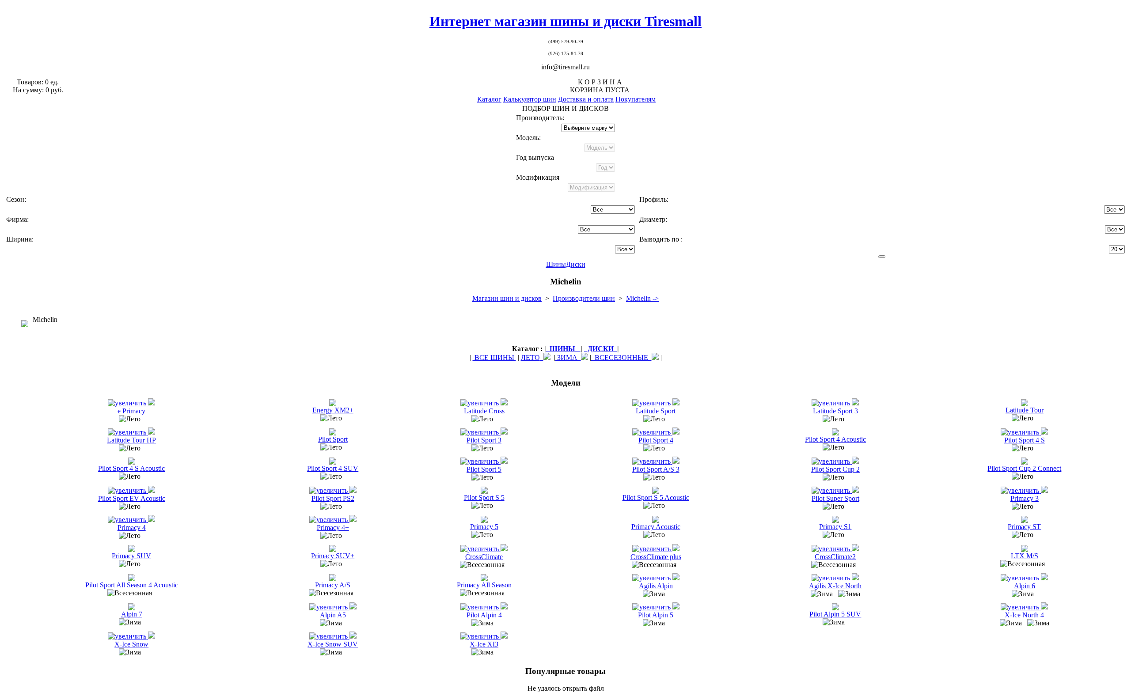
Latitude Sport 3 (835, 411)
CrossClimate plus (655, 556)
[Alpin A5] (329, 607)
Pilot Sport (333, 439)
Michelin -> (642, 298)
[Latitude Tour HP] (128, 432)
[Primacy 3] (1021, 490)
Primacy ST (1024, 526)
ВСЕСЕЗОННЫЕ (619, 357)
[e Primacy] (128, 403)
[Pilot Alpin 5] (652, 607)
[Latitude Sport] (652, 403)
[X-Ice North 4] (1021, 607)
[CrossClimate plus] (652, 548)
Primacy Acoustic (655, 526)
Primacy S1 (835, 526)
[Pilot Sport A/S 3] (652, 461)
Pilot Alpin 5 (655, 615)
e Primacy (131, 411)
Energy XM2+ (332, 410)
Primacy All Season (484, 585)
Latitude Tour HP (131, 440)
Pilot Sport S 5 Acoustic (655, 497)
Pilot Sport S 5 (484, 497)
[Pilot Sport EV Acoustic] (128, 490)
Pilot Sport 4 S (1024, 440)
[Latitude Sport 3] (832, 403)
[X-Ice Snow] (128, 636)
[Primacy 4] (128, 519)
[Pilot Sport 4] (652, 432)
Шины (556, 264)
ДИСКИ (600, 348)
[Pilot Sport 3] (480, 432)
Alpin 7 (131, 614)
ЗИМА (568, 357)
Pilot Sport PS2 (332, 498)
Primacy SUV (131, 556)
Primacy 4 (132, 527)
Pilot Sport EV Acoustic (131, 498)
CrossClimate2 (835, 556)
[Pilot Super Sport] (832, 490)
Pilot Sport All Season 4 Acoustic (131, 585)
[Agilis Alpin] (652, 578)
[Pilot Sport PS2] (329, 490)
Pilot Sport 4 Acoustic (835, 439)
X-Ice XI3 (484, 644)
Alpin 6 (1024, 586)
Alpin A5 (333, 615)
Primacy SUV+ (332, 556)
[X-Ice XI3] (480, 636)
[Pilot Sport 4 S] (1021, 432)
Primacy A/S (332, 585)
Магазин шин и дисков (507, 298)
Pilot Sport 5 (484, 469)
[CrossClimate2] (832, 548)
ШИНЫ (563, 348)
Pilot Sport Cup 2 (835, 469)
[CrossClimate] (480, 548)
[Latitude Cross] (480, 403)
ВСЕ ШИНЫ (494, 357)
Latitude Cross (484, 411)
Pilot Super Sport (835, 498)
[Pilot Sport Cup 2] (832, 461)
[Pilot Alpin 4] (480, 607)
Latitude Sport (656, 411)
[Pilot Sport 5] (480, 461)
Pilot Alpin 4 (484, 615)
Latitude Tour (1025, 410)
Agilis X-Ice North (835, 586)
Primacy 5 (484, 526)
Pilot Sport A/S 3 (655, 469)
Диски (575, 264)
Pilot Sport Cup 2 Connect (1024, 468)
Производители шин (584, 298)
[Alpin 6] (1021, 578)
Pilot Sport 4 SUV (332, 468)
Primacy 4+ (333, 527)
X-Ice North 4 (1024, 615)
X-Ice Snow (131, 644)
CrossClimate (484, 556)
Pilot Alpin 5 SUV (835, 614)
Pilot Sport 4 (655, 440)
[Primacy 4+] (329, 519)
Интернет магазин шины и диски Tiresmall (565, 21)
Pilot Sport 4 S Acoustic (131, 468)
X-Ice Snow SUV (332, 644)
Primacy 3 (1024, 498)
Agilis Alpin (656, 586)
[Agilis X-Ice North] (832, 578)
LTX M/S (1024, 556)
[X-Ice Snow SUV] (329, 636)
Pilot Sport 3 (484, 440)
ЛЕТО (530, 357)
